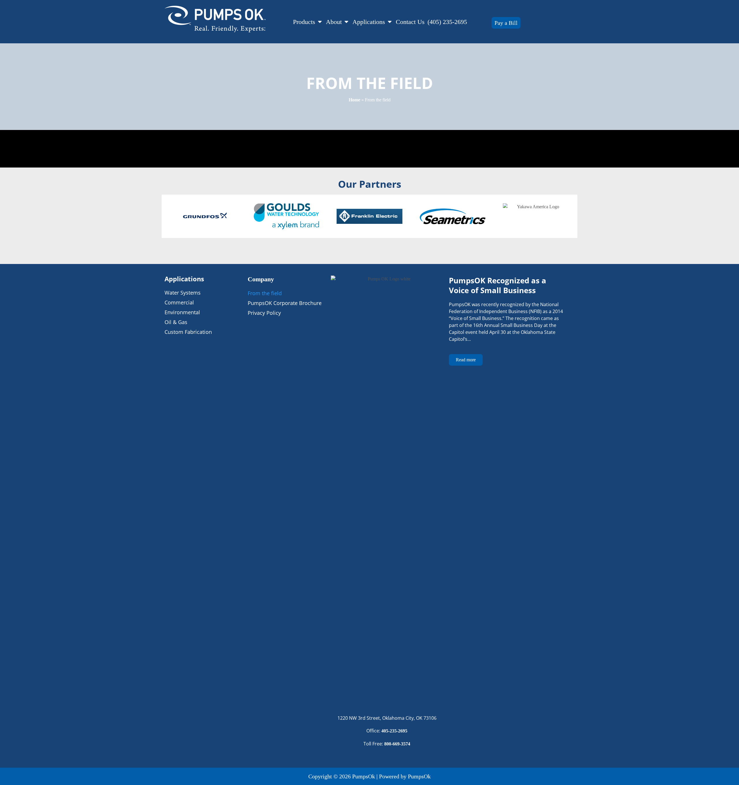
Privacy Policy (264, 312)
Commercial (179, 302)
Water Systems (183, 292)
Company (261, 279)
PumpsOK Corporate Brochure (285, 303)
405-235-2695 (394, 730)
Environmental (182, 312)
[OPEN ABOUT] (346, 22)
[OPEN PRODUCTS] (320, 22)
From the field (265, 293)
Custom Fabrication (188, 331)
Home (354, 99)
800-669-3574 (397, 743)
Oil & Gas (176, 322)
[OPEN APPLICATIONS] (390, 22)
